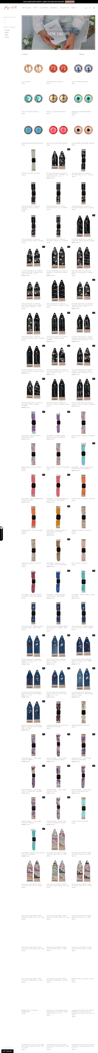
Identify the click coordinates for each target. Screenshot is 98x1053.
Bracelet (6, 34)
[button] (7, 1051)
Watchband (7, 30)
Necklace (7, 37)
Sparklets (7, 32)
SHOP (35, 7)
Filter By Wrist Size (9, 17)
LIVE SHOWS (44, 7)
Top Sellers (26, 7)
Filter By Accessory (9, 27)
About (73, 7)
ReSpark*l (54, 7)
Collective (64, 7)
